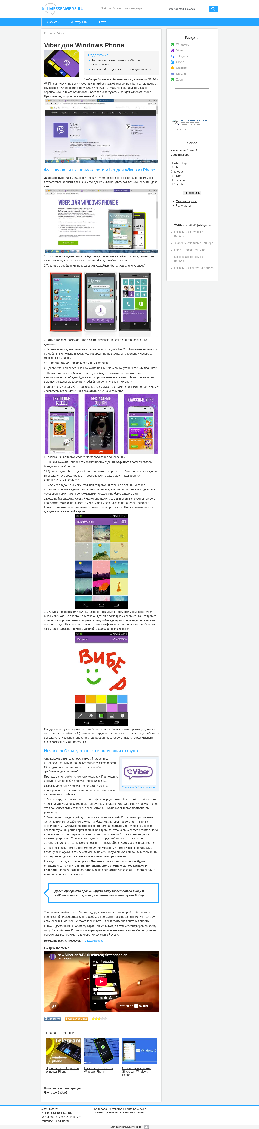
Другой (178, 184)
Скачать (53, 22)
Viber (179, 50)
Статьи (104, 22)
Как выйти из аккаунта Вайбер (194, 267)
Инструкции (79, 22)
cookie (137, 1126)
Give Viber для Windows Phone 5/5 (105, 1018)
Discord (181, 73)
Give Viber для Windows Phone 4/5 (102, 1018)
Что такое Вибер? (92, 940)
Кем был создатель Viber (190, 249)
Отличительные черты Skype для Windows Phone (136, 1071)
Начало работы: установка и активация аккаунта (121, 69)
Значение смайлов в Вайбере (193, 243)
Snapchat (182, 67)
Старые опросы (186, 201)
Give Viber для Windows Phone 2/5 (96, 1018)
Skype (180, 62)
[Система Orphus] (192, 130)
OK (146, 1127)
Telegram (182, 56)
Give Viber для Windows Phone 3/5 (99, 1018)
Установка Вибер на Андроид (139, 787)
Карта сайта (49, 1116)
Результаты (183, 205)
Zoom (179, 79)
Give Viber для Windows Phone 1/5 (93, 1018)
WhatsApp (182, 44)
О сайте (63, 1116)
